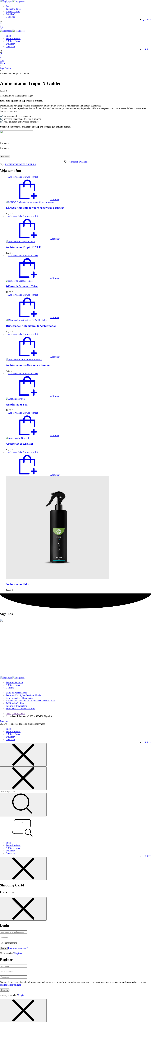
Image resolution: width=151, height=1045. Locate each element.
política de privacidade (10, 985)
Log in (3, 948)
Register (18, 953)
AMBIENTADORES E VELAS (20, 164)
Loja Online (5, 68)
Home (3, 63)
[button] (32, 199)
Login (21, 995)
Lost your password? (18, 948)
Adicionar (5, 156)
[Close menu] (23, 755)
